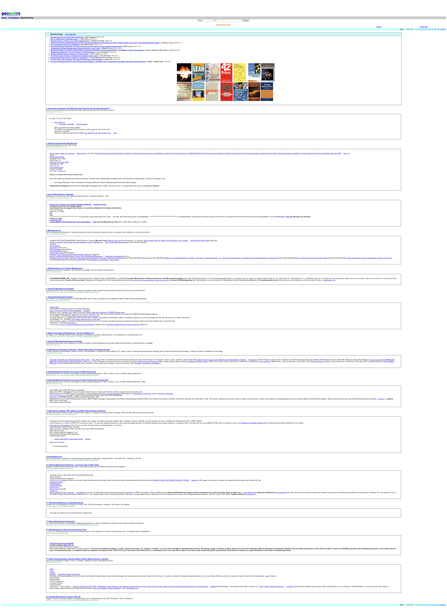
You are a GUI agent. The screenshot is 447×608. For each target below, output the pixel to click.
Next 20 (443, 29)
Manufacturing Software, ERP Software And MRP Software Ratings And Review (77, 411)
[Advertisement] (223, 6)
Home (4, 18)
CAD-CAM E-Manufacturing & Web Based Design (66, 503)
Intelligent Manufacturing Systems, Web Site (65, 597)
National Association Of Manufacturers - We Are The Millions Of (70, 333)
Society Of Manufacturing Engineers (61, 289)
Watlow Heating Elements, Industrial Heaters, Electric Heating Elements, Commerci (78, 559)
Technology (13, 18)
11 (438, 29)
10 (435, 29)
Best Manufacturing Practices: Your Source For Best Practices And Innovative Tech (78, 380)
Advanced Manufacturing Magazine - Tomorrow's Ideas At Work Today (74, 465)
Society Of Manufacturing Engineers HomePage (65, 341)
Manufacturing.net (54, 230)
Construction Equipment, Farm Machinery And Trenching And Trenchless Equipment (78, 108)
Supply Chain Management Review (60, 297)
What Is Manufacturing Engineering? (62, 521)
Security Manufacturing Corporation (61, 194)
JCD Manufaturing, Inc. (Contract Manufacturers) (65, 268)
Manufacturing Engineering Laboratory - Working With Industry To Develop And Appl (79, 349)
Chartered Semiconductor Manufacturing (62, 143)
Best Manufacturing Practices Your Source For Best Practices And (72, 372)
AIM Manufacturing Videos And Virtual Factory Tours (68, 530)
